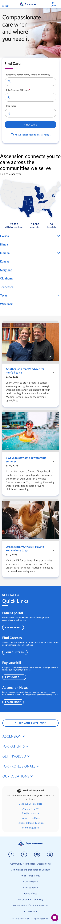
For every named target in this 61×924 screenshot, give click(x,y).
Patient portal (12, 613)
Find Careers (12, 637)
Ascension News (15, 687)
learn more (13, 627)
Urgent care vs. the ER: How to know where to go (25, 548)
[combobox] (33, 81)
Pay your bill (11, 662)
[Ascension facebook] (11, 854)
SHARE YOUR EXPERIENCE (30, 723)
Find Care (30, 124)
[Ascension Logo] (30, 845)
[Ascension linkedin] (24, 854)
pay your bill (14, 677)
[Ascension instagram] (50, 854)
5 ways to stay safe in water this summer (26, 459)
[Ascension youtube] (37, 854)
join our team (15, 652)
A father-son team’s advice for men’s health (25, 370)
